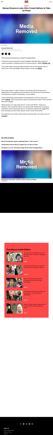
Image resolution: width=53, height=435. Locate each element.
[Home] (26, 1)
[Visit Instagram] (26, 424)
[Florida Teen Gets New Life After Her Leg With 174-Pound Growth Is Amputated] (26, 296)
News (25, 313)
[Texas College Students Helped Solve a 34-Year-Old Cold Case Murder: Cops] (26, 308)
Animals (26, 6)
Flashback (4, 181)
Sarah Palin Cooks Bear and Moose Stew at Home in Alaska (18, 179)
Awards (6, 434)
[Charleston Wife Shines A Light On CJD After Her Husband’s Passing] (26, 270)
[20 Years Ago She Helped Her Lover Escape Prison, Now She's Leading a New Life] (26, 257)
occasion (4, 116)
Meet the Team (7, 432)
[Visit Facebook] (20, 424)
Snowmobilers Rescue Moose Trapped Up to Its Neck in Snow (19, 144)
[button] (26, 164)
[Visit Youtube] (29, 424)
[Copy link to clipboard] (9, 54)
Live (50, 1)
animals (7, 100)
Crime (25, 261)
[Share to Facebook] (2, 54)
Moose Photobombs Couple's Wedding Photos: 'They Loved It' (19, 141)
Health (26, 274)
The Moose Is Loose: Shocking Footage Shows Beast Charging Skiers (21, 147)
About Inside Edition (9, 430)
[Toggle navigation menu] (2, 1)
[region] (26, 164)
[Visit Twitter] (23, 424)
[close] (51, 184)
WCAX (40, 68)
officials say (46, 63)
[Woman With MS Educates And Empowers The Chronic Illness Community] (26, 283)
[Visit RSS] (32, 424)
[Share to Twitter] (6, 54)
